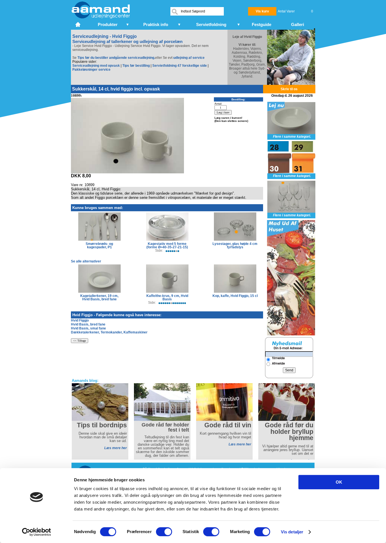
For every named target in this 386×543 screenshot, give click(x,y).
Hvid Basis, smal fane (88, 328)
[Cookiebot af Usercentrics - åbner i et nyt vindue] (36, 532)
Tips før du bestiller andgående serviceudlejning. (116, 58)
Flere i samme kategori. (292, 137)
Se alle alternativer (86, 261)
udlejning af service (189, 58)
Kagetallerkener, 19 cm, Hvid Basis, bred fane (99, 297)
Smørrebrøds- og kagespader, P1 (99, 245)
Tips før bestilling (136, 66)
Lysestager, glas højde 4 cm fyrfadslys (234, 245)
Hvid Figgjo (80, 320)
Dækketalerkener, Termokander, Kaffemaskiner (109, 332)
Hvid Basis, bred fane (88, 324)
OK (339, 482)
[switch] (164, 531)
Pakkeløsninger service (91, 70)
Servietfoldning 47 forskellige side (179, 66)
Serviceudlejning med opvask (96, 66)
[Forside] (78, 23)
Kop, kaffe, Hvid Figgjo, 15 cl (235, 296)
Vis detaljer (292, 531)
